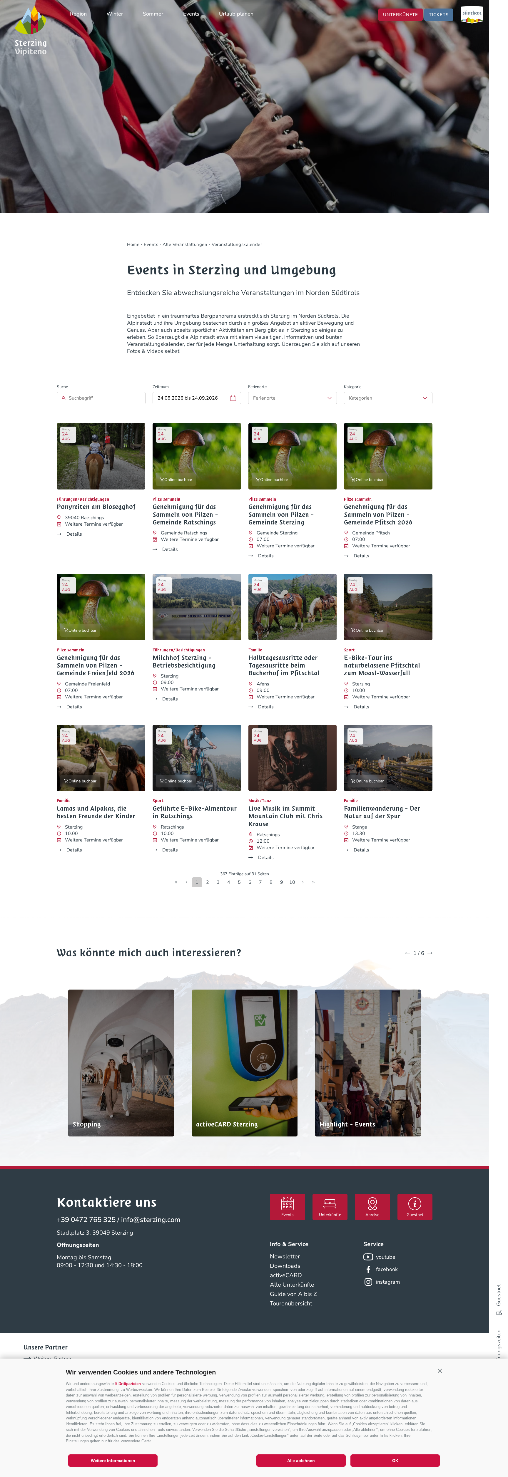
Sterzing (280, 315)
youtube (385, 1256)
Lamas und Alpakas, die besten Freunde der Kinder (96, 812)
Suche (62, 387)
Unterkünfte (400, 15)
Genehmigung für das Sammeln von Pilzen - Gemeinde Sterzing (281, 514)
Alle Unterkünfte (292, 1285)
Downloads (285, 1266)
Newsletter (285, 1256)
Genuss (136, 329)
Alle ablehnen (301, 1460)
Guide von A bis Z (293, 1294)
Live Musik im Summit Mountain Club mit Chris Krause (285, 816)
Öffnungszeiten (498, 1348)
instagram (388, 1281)
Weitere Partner (52, 1358)
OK (395, 1460)
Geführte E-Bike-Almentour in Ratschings (195, 812)
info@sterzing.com (151, 1219)
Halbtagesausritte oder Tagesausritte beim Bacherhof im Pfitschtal (284, 665)
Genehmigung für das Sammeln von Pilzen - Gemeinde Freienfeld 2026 (96, 665)
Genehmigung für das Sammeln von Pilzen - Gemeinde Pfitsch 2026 (378, 514)
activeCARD (286, 1275)
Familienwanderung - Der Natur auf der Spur (382, 812)
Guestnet (498, 1295)
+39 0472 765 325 (86, 1219)
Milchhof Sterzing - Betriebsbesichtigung (184, 662)
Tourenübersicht (291, 1303)
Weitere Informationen (113, 1460)
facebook (387, 1269)
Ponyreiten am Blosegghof (96, 507)
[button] (439, 1371)
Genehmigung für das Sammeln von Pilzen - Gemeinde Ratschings (185, 514)
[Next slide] (429, 953)
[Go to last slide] (407, 953)
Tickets (439, 15)
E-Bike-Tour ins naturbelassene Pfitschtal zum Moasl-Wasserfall (382, 665)
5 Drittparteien (128, 1384)
